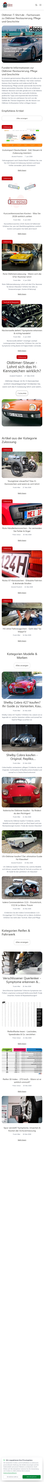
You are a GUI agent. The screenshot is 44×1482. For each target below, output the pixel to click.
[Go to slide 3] (39, 59)
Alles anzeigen (22, 118)
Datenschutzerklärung (10, 1473)
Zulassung (7, 127)
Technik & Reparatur (11, 302)
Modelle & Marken (12, 44)
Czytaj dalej (22, 393)
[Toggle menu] (40, 5)
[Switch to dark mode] (36, 5)
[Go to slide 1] (35, 59)
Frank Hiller (8, 55)
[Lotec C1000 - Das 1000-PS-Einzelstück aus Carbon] (22, 44)
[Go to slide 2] (37, 59)
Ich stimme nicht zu (12, 1477)
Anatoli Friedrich (17, 156)
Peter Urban (17, 535)
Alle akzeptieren (32, 1477)
